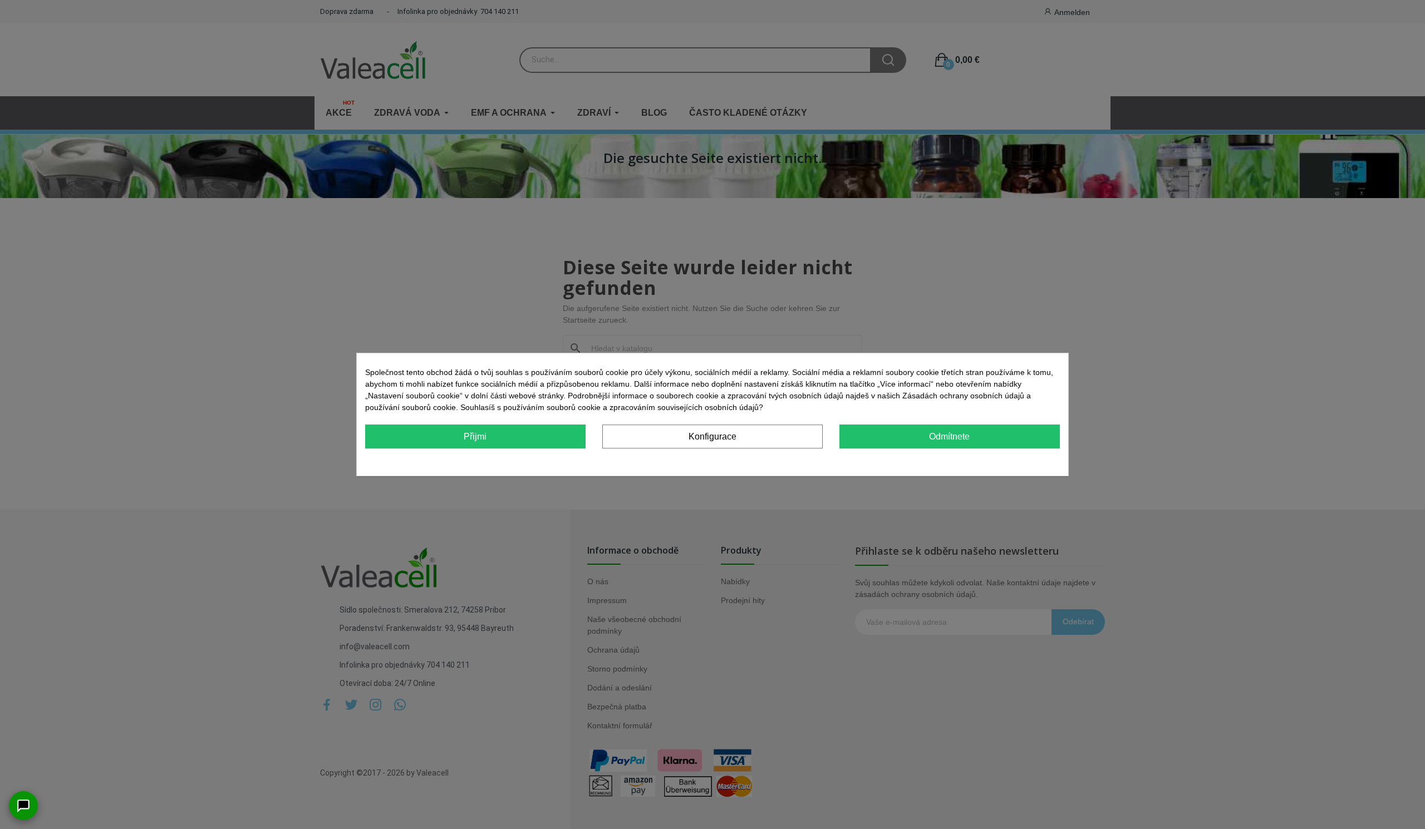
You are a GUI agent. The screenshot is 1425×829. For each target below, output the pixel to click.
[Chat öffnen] (23, 805)
